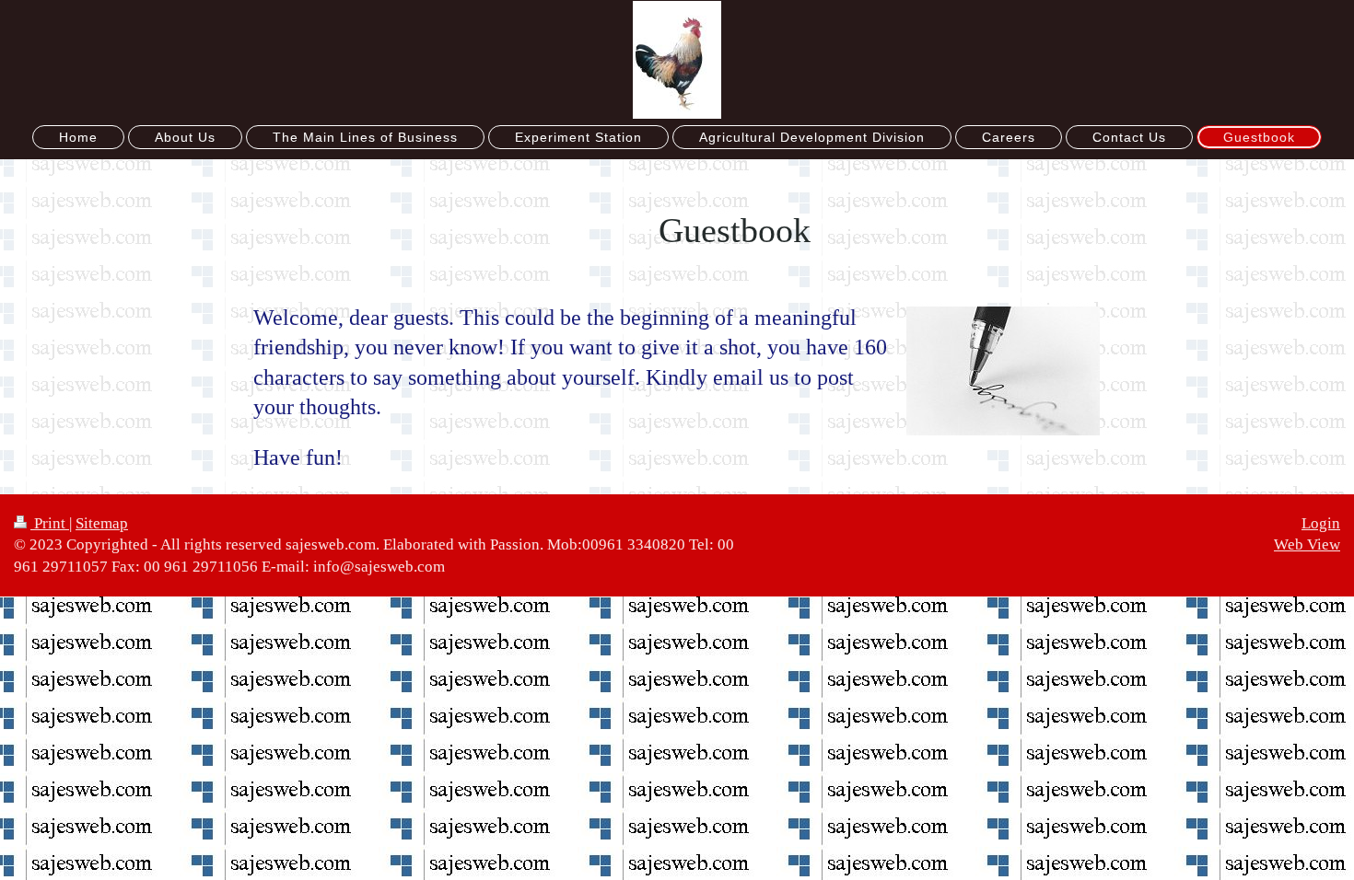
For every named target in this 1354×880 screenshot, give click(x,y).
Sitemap (102, 523)
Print (49, 523)
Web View (1307, 544)
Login (1320, 523)
